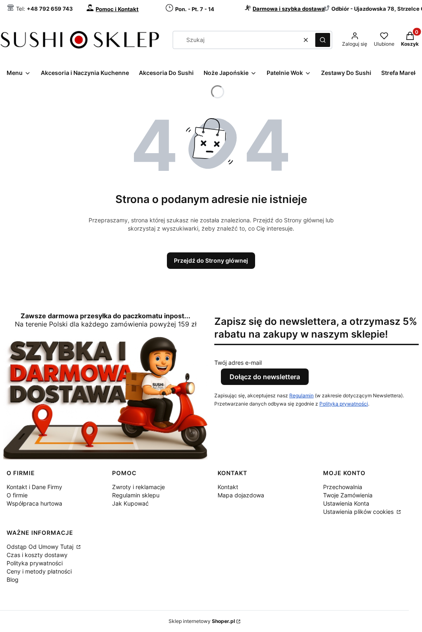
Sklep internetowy (202, 621)
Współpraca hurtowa (34, 503)
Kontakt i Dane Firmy (34, 486)
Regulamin (301, 395)
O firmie (17, 495)
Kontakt (228, 486)
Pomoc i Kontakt (117, 9)
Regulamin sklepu (135, 495)
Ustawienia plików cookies (359, 511)
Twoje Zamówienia (348, 495)
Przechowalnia (342, 486)
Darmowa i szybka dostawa (289, 8)
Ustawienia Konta (346, 503)
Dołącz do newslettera (265, 377)
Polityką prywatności (343, 404)
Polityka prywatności (35, 563)
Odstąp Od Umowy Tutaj (41, 546)
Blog (13, 579)
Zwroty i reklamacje (138, 486)
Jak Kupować (130, 503)
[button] (322, 40)
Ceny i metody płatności (39, 571)
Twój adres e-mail (238, 362)
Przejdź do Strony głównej (211, 260)
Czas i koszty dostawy (37, 554)
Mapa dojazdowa (241, 495)
